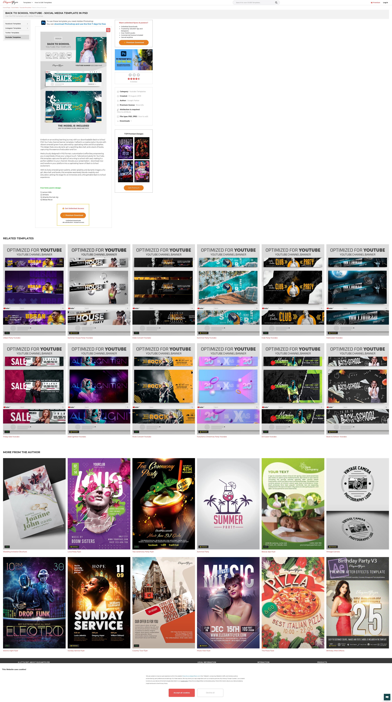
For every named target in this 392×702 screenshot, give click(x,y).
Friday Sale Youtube (11, 437)
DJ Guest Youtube (269, 437)
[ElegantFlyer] (10, 2)
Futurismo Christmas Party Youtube (212, 437)
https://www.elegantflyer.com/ (191, 676)
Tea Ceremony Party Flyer (143, 552)
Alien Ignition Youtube (77, 437)
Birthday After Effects (335, 651)
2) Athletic (44, 195)
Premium (376, 2)
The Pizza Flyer (268, 651)
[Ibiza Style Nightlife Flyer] (125, 171)
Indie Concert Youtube (141, 338)
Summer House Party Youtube (80, 338)
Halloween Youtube (334, 338)
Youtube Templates (137, 92)
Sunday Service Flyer (76, 651)
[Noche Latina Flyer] (142, 148)
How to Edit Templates (43, 2)
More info (140, 105)
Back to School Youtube (336, 437)
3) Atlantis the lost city (49, 197)
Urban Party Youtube (11, 338)
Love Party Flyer (74, 552)
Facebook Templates (13, 24)
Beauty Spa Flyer (268, 552)
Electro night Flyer (10, 651)
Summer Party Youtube (206, 338)
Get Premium (133, 188)
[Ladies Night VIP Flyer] (142, 171)
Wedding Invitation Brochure (15, 552)
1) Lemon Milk (46, 192)
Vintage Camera (333, 552)
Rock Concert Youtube (141, 437)
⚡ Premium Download (73, 215)
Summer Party (203, 552)
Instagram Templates (13, 28)
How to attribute (124, 112)
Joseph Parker (133, 100)
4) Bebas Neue (46, 200)
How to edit (143, 116)
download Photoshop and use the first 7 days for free (80, 24)
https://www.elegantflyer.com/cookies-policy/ (202, 681)
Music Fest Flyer (203, 651)
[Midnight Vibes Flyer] (125, 148)
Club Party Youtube (270, 338)
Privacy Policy (163, 683)
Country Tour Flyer (140, 651)
